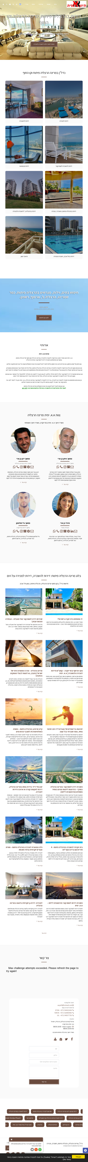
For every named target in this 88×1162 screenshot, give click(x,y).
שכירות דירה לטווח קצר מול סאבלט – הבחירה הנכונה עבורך (23, 620)
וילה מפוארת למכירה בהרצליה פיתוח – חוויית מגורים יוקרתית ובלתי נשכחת (24, 848)
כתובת (72, 1019)
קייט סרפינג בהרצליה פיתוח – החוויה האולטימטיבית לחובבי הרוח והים (27, 730)
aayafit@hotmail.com (65, 1005)
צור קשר (44, 1082)
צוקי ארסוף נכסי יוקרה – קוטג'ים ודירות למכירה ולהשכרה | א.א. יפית (67, 671)
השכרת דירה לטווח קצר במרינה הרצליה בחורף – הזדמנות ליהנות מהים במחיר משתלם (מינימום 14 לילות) (66, 789)
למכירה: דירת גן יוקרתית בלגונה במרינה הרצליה (26, 904)
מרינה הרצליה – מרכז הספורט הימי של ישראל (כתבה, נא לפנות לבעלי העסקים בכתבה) (26, 673)
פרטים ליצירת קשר (68, 1008)
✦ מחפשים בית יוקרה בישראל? (70, 619)
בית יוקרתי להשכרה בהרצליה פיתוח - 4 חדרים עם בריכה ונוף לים (67, 848)
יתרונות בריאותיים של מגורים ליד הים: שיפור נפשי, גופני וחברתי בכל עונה (65, 730)
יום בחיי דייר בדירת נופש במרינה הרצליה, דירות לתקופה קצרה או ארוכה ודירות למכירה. (25, 789)
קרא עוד (65, 484)
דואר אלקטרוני (69, 1003)
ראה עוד (44, 933)
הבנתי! (78, 1156)
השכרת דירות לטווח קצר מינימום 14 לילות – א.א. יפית (65, 904)
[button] (16, 4)
